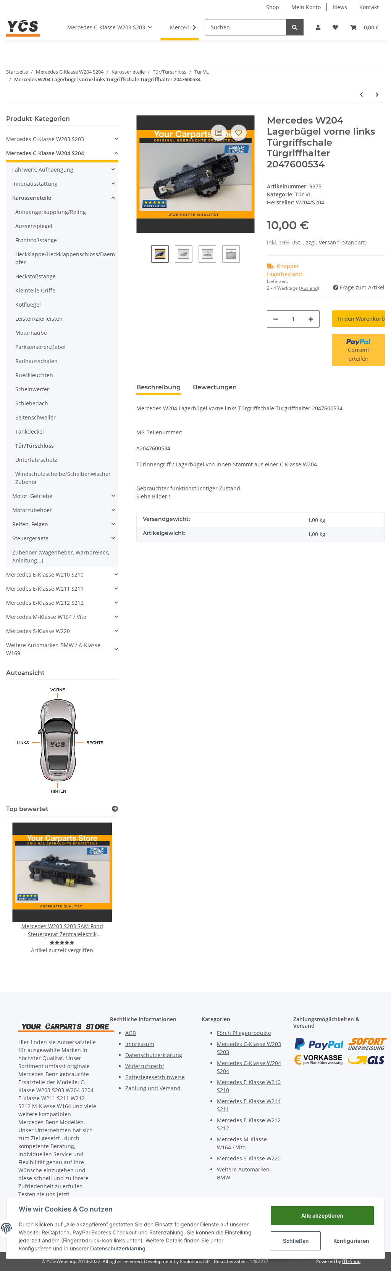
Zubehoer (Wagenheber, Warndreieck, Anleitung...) (60, 556)
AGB (130, 1032)
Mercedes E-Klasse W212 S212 (45, 602)
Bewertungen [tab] (215, 387)
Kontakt (369, 7)
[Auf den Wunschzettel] (238, 132)
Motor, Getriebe (32, 496)
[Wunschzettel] (335, 27)
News (340, 7)
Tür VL (303, 194)
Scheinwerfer (32, 389)
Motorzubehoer (32, 510)
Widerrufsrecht (144, 1066)
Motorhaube (31, 332)
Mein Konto (306, 7)
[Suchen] (295, 27)
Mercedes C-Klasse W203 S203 (45, 139)
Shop (272, 7)
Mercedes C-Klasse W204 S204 (45, 153)
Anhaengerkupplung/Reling (50, 211)
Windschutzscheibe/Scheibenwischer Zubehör (63, 477)
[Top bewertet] (115, 809)
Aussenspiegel (33, 226)
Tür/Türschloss (34, 445)
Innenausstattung (35, 183)
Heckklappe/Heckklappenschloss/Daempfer (65, 258)
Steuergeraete (30, 538)
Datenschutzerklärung (153, 1055)
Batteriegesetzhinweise (155, 1077)
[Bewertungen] (62, 942)
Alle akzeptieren (322, 1215)
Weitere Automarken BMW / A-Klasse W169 (53, 649)
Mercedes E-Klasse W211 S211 (45, 588)
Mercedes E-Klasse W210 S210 (45, 574)
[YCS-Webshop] (23, 27)
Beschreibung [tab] (158, 387)
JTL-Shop (351, 1261)
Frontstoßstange (36, 240)
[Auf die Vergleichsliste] (218, 132)
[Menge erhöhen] (310, 319)
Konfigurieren (351, 1240)
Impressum (139, 1044)
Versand (330, 242)
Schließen (296, 1240)
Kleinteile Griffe (35, 290)
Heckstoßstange (35, 276)
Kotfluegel (28, 304)
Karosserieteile (31, 197)
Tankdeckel (29, 431)
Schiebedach (31, 403)
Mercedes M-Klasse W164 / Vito (46, 616)
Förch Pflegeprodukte (244, 1032)
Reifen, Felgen (30, 524)
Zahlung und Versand (153, 1088)
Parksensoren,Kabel (40, 346)
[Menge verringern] (275, 319)
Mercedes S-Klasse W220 (38, 631)
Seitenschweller (35, 417)
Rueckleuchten (34, 375)
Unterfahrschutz (36, 459)
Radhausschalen (36, 361)
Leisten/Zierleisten (39, 318)
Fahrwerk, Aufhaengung (42, 169)
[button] (318, 27)
